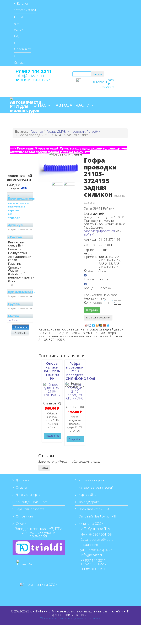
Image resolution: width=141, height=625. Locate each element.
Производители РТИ (93, 509)
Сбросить (20, 333)
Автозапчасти (73, 105)
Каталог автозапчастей (25, 6)
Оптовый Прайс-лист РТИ (97, 516)
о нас (40, 105)
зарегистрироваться (99, 231)
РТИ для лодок (51, 120)
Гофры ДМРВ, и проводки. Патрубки (73, 131)
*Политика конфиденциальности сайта (70, 618)
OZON (109, 120)
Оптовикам (22, 49)
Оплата (21, 487)
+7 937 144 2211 (33, 71)
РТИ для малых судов (18, 26)
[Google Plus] (104, 324)
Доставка (22, 480)
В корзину (106, 87)
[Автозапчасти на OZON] (39, 590)
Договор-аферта (27, 495)
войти (88, 234)
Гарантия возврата (29, 509)
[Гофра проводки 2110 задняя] (57, 184)
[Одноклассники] (97, 324)
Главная (37, 131)
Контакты (86, 120)
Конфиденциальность (32, 502)
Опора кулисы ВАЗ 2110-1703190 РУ (52, 371)
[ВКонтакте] (90, 324)
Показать (20, 327)
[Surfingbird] (108, 324)
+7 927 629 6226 (93, 564)
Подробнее (52, 435)
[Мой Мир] (101, 324)
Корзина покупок (91, 480)
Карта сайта (87, 495)
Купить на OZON (91, 523)
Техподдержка (88, 502)
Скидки (19, 62)
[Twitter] (93, 324)
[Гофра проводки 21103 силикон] (69, 184)
